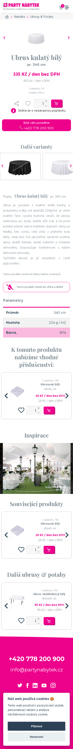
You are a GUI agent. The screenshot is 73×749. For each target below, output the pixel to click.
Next (55, 468)
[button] (6, 396)
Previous (18, 468)
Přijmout (36, 726)
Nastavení (36, 736)
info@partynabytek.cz (36, 670)
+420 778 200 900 (38, 128)
